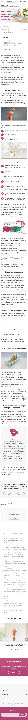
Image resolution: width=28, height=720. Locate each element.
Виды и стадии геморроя (10, 40)
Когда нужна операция (9, 41)
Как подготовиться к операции (12, 45)
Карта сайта (14, 718)
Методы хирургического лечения (12, 43)
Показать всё (7, 49)
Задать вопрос (14, 672)
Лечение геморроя (11, 504)
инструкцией (14, 704)
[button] (26, 639)
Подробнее (6, 258)
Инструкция (17, 258)
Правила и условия (14, 710)
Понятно (22, 714)
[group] (14, 636)
